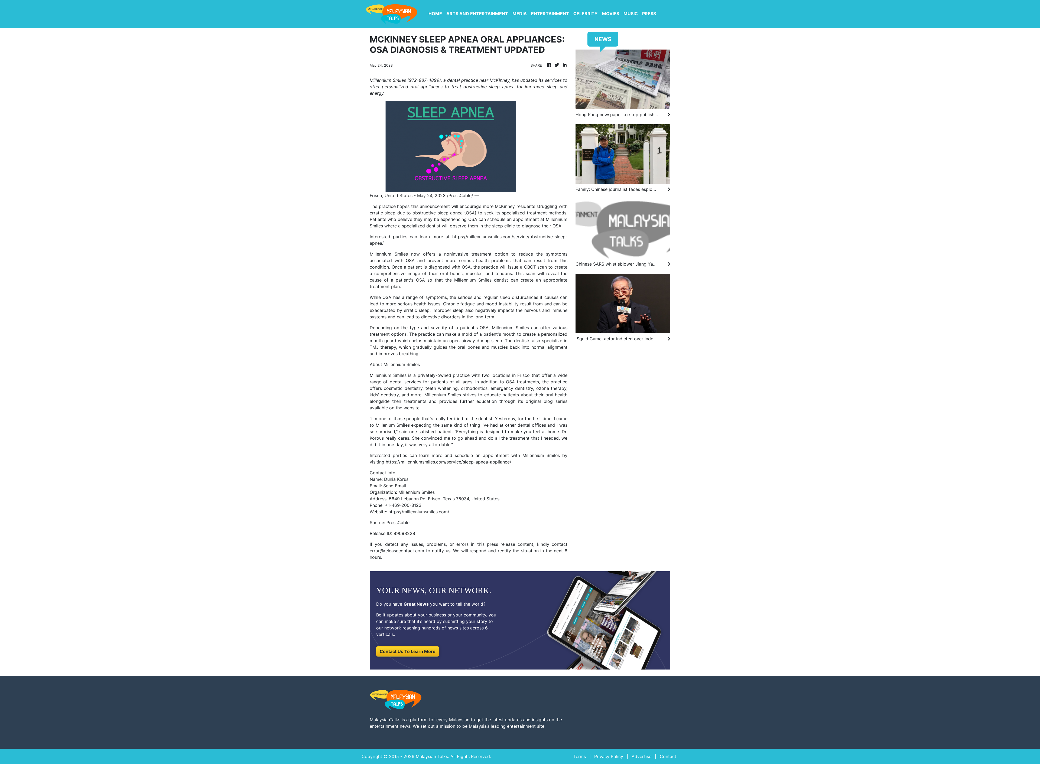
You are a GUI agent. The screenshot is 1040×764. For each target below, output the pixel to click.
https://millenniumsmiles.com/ (418, 511)
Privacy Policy (608, 756)
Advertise (641, 756)
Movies (610, 13)
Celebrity (585, 13)
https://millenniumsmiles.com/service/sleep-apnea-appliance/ (448, 462)
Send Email (394, 485)
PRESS (649, 13)
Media (519, 13)
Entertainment (550, 13)
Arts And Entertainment (477, 13)
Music (630, 13)
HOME (435, 13)
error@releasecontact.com (397, 550)
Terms (579, 756)
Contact (668, 756)
